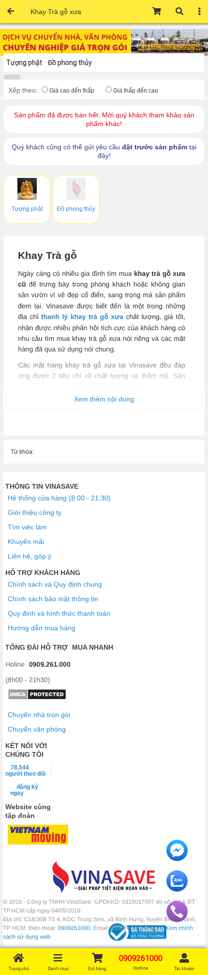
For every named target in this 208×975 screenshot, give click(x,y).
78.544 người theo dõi (25, 770)
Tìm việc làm (27, 527)
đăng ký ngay (24, 789)
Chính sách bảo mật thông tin (53, 599)
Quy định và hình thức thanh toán (59, 613)
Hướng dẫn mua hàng (41, 628)
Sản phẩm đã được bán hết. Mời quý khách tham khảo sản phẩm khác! (104, 119)
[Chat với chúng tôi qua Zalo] (177, 889)
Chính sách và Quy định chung (55, 584)
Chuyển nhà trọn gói (39, 715)
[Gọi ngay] (177, 920)
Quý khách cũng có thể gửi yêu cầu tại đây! (104, 151)
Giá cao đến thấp (71, 90)
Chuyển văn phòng (37, 729)
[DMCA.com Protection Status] (37, 698)
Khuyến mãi (26, 541)
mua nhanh (92, 647)
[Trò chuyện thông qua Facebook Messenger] (177, 859)
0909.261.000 (50, 664)
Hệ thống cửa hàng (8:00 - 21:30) (59, 498)
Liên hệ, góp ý (29, 556)
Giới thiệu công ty (34, 512)
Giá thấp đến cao (135, 90)
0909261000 (74, 928)
